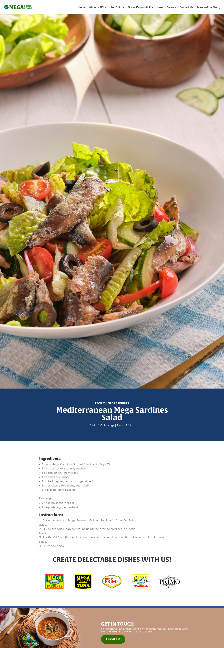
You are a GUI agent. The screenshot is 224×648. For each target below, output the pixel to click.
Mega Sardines (118, 403)
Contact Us (186, 7)
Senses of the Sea (207, 7)
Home (82, 7)
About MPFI (96, 7)
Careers (171, 7)
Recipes (100, 403)
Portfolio (116, 7)
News (160, 7)
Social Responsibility (140, 7)
